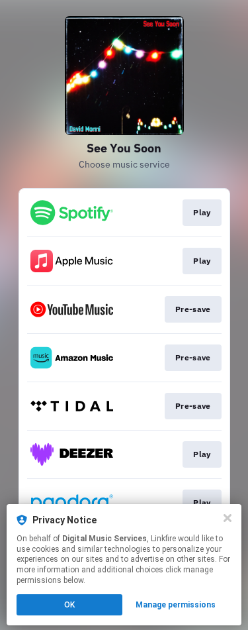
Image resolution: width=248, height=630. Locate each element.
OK (69, 604)
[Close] (227, 518)
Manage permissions (176, 604)
